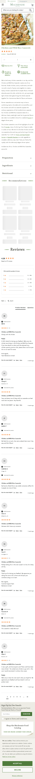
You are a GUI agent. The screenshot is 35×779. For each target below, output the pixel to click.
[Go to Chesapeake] (23, 1)
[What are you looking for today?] (30, 10)
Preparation (7, 158)
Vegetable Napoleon (12, 137)
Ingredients (7, 166)
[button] (2, 5)
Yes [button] (14, 360)
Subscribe (26, 714)
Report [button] (17, 360)
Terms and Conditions (19, 719)
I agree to (16, 719)
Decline (17, 770)
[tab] (20, 308)
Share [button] (21, 360)
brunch (30, 118)
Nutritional (7, 173)
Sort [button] (2, 301)
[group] (17, 258)
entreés (7, 127)
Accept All (17, 764)
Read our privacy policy (8, 756)
